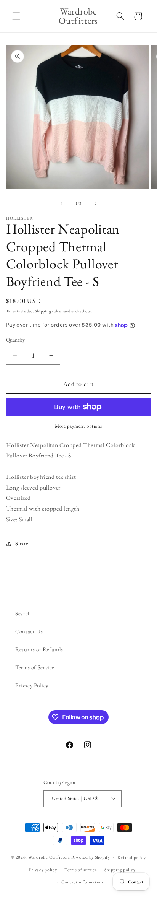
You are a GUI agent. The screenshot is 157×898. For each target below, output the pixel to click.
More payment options (78, 426)
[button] (16, 16)
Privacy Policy (31, 685)
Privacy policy (43, 869)
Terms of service (80, 869)
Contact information (82, 882)
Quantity (15, 339)
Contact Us (29, 631)
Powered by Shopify (90, 857)
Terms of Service (34, 667)
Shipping (43, 311)
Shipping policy (119, 869)
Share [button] (22, 543)
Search (23, 613)
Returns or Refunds (39, 649)
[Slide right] (95, 203)
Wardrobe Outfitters (49, 857)
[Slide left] (61, 203)
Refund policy (131, 857)
